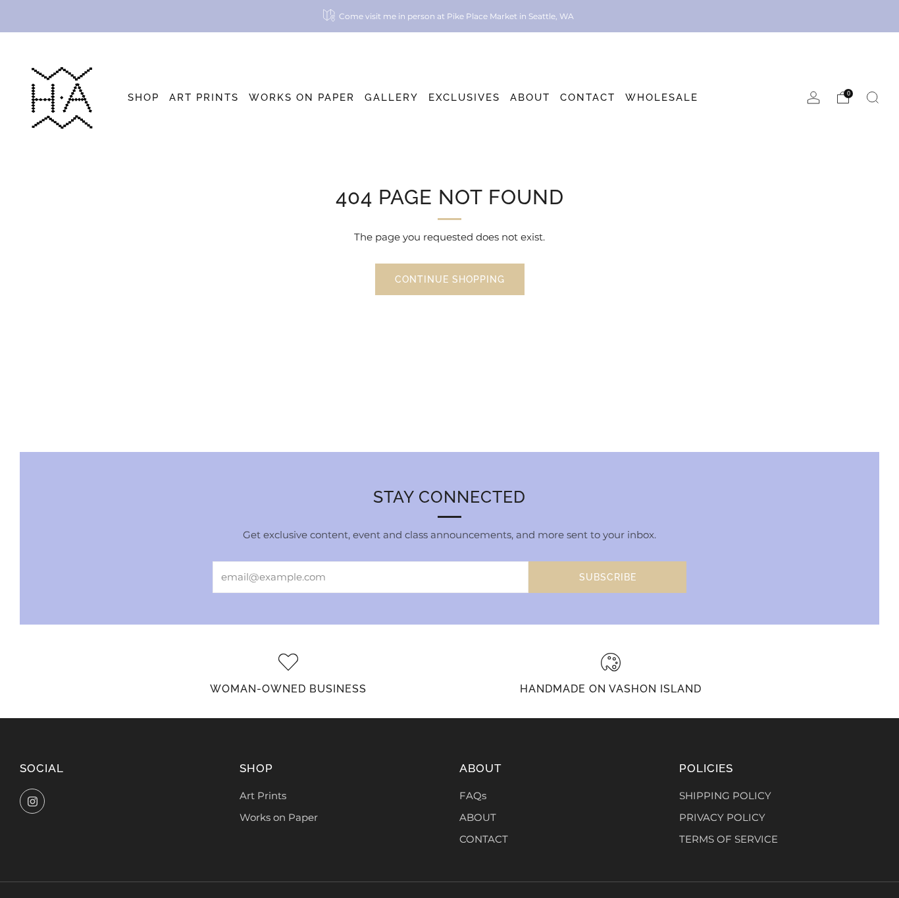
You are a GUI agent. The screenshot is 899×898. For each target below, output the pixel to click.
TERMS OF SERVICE (728, 839)
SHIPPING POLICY (725, 796)
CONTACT (483, 839)
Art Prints (263, 796)
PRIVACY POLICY (722, 818)
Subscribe (607, 577)
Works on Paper (279, 818)
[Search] (872, 97)
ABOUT (477, 818)
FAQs (472, 796)
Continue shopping (450, 279)
